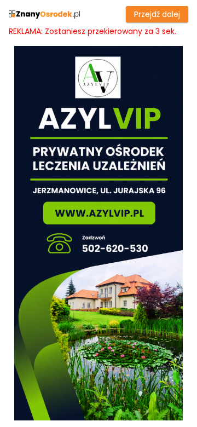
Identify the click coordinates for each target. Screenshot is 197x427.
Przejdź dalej (157, 14)
